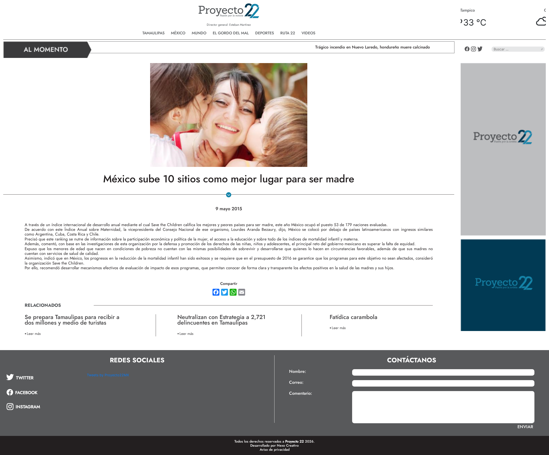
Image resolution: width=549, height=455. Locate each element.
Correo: (296, 382)
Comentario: (300, 393)
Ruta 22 (287, 33)
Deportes (264, 33)
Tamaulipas (153, 33)
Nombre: (297, 371)
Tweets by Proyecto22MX (108, 375)
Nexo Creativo (288, 445)
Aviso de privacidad (275, 449)
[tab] (43, 377)
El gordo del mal (231, 33)
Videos (308, 33)
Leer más (34, 333)
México (178, 33)
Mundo (199, 33)
